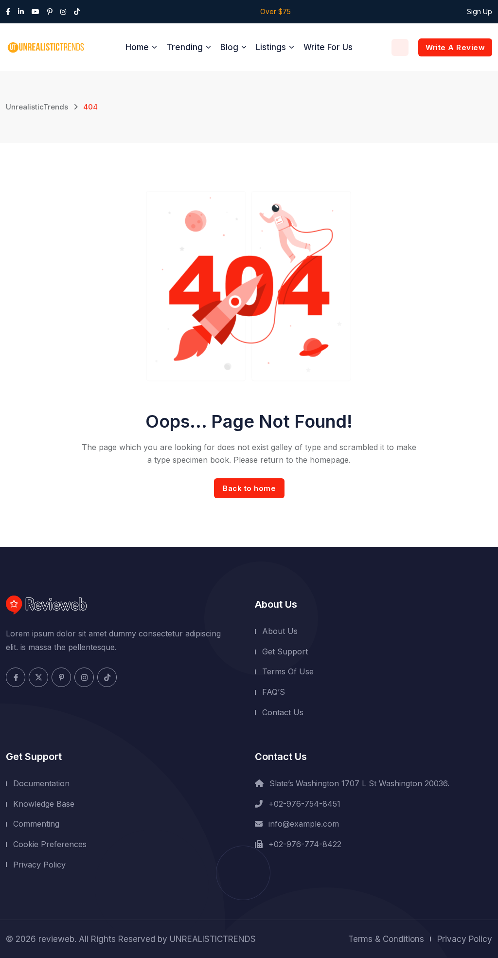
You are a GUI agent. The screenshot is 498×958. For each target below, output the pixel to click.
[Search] (400, 47)
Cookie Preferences (50, 844)
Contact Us (282, 712)
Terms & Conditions (386, 939)
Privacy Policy (39, 864)
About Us (280, 631)
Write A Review (455, 47)
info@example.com (303, 824)
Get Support (285, 651)
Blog (229, 47)
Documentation (41, 783)
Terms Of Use (288, 671)
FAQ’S (273, 692)
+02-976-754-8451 (304, 804)
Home (137, 47)
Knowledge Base (43, 804)
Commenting (36, 824)
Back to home (249, 488)
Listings (271, 47)
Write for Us (328, 47)
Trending (184, 47)
